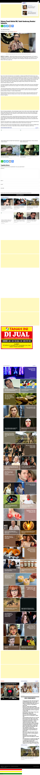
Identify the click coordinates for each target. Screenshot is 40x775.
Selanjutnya (2, 681)
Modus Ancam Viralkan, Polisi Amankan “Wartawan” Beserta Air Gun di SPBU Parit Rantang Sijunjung (30, 732)
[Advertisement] (20, 11)
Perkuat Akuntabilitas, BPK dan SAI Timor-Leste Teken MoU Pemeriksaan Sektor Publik (31, 718)
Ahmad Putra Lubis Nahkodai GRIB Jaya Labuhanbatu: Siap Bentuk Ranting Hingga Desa (30, 723)
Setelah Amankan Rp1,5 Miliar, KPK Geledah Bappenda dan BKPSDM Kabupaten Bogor (31, 701)
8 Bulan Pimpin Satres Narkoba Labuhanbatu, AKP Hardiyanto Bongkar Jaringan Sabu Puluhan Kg (30, 729)
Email (2, 184)
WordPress (37, 766)
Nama (2, 180)
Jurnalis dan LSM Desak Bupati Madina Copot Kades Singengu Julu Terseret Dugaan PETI (30, 742)
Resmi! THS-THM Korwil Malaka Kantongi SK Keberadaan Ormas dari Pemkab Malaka (29, 715)
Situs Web (2, 188)
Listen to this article (5, 29)
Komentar (3, 168)
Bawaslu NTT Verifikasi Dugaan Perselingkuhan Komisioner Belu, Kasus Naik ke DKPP (30, 707)
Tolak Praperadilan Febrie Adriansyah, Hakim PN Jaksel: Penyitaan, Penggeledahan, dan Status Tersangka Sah (31, 709)
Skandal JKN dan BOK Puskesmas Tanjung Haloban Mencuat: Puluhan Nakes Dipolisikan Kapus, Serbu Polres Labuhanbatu (30, 726)
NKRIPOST (15, 31)
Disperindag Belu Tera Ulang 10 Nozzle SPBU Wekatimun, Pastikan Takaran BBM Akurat (29, 736)
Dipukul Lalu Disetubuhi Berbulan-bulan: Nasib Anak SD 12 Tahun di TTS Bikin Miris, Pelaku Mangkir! (31, 704)
